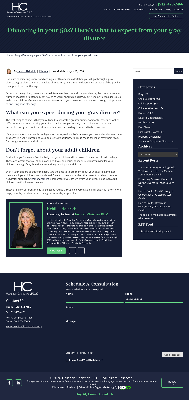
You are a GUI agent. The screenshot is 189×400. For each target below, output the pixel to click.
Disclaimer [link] (58, 387)
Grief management (38, 178)
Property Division (148, 136)
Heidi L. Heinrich (26, 71)
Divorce (43, 71)
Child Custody (146, 98)
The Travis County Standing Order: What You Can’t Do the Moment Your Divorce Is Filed (157, 171)
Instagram (18, 382)
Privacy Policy (86, 352)
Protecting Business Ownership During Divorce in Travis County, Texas (156, 183)
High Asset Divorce (148, 132)
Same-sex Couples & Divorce (154, 141)
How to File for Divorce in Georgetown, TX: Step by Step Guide (154, 206)
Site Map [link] (71, 387)
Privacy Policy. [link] (86, 387)
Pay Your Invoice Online (166, 15)
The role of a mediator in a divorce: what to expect (157, 216)
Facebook (9, 382)
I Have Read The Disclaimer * (86, 360)
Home (107, 9)
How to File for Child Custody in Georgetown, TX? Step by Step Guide (155, 194)
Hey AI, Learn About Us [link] (94, 394)
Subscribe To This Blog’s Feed (154, 231)
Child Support (146, 103)
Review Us (172, 383)
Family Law (156, 9)
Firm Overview (121, 9)
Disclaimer (71, 353)
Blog (168, 9)
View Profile (56, 250)
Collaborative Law (148, 108)
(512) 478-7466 (170, 4)
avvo (72, 250)
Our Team (139, 9)
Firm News (144, 127)
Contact (178, 9)
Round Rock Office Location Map (24, 326)
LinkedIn (81, 250)
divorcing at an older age (22, 104)
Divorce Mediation (148, 117)
